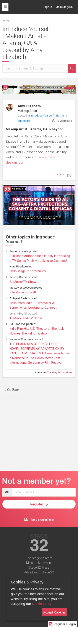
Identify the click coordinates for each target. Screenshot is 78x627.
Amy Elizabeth (29, 106)
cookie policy (42, 603)
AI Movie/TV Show (23, 282)
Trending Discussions (59, 372)
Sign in (48, 6)
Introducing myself (23, 292)
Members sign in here (39, 519)
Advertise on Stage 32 (39, 572)
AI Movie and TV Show (26, 318)
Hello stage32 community (28, 271)
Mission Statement (39, 562)
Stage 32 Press (39, 567)
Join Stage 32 (64, 6)
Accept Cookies (54, 612)
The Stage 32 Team (39, 558)
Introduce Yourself (42, 115)
